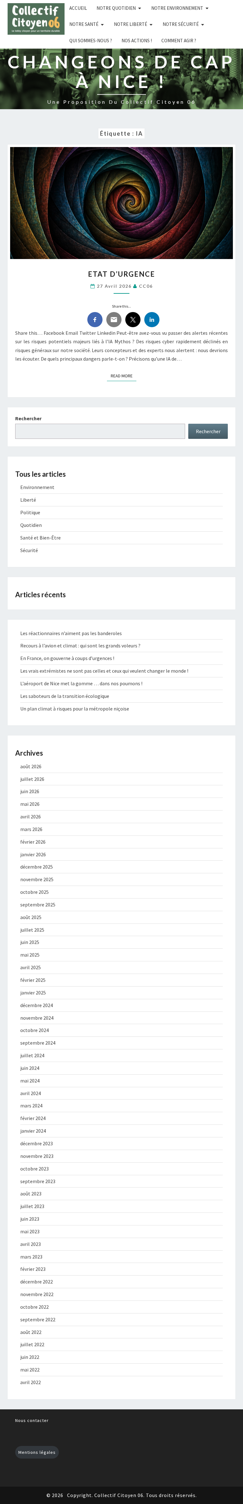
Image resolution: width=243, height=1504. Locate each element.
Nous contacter (32, 1420)
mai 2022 (30, 1369)
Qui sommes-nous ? (90, 41)
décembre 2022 (36, 1281)
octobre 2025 (34, 892)
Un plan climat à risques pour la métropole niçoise (74, 708)
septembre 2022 (37, 1319)
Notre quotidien (116, 8)
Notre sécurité (181, 24)
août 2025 (30, 917)
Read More (123, 376)
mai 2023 (30, 1231)
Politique (30, 512)
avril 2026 (30, 816)
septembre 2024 (37, 1043)
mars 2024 (31, 1105)
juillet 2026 (32, 779)
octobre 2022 (34, 1307)
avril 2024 (30, 1093)
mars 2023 (31, 1256)
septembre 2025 (37, 904)
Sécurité (29, 550)
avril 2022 (30, 1382)
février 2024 (33, 1118)
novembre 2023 (36, 1156)
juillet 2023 (32, 1206)
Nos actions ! (137, 41)
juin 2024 (29, 1068)
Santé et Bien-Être (40, 537)
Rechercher (28, 418)
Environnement (37, 487)
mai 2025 (30, 955)
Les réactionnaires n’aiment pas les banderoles (71, 633)
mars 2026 (31, 829)
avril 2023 (30, 1244)
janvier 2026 (33, 854)
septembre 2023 (37, 1181)
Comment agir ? (178, 41)
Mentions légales (37, 1452)
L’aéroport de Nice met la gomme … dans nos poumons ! (81, 683)
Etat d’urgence (121, 274)
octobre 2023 (34, 1168)
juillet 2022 (32, 1344)
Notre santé (83, 24)
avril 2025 (30, 967)
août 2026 (30, 766)
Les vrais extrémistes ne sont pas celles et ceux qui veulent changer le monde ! (104, 671)
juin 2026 (29, 791)
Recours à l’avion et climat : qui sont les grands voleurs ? (80, 645)
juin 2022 (29, 1357)
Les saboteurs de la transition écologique (64, 696)
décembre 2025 (36, 867)
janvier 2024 (33, 1131)
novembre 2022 (36, 1294)
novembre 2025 (36, 879)
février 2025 (33, 980)
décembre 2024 (36, 1005)
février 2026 (33, 842)
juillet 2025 (32, 930)
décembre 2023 (36, 1143)
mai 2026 (30, 804)
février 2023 (33, 1269)
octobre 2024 (34, 1030)
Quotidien (31, 525)
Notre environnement (177, 8)
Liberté (28, 500)
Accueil (78, 8)
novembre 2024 (36, 1018)
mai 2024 (30, 1080)
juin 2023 (29, 1219)
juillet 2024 (32, 1055)
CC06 (146, 286)
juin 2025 (29, 942)
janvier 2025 (33, 992)
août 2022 (30, 1332)
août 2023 (30, 1193)
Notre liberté (130, 24)
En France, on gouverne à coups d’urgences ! (67, 658)
